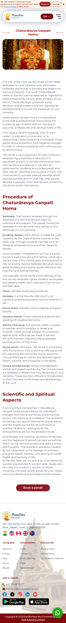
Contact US (26, 553)
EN (45, 16)
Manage (56, 4)
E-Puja (6, 553)
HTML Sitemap (27, 558)
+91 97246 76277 (15, 584)
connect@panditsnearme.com (23, 589)
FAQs (23, 563)
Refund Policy (48, 553)
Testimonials (26, 568)
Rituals (6, 568)
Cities (23, 549)
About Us (7, 549)
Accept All (45, 4)
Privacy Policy (10, 6)
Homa (6, 563)
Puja (5, 558)
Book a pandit (33, 487)
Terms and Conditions (52, 558)
